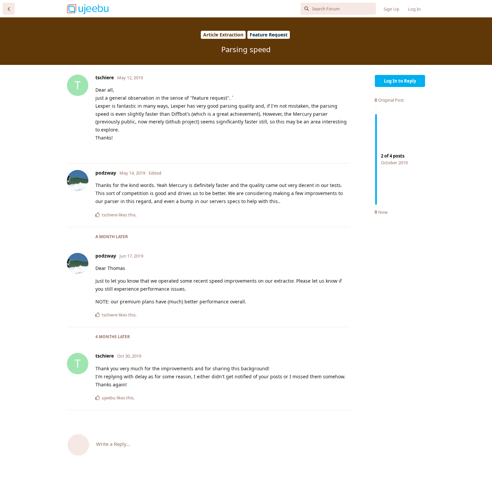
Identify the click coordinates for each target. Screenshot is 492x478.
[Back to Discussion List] (9, 9)
